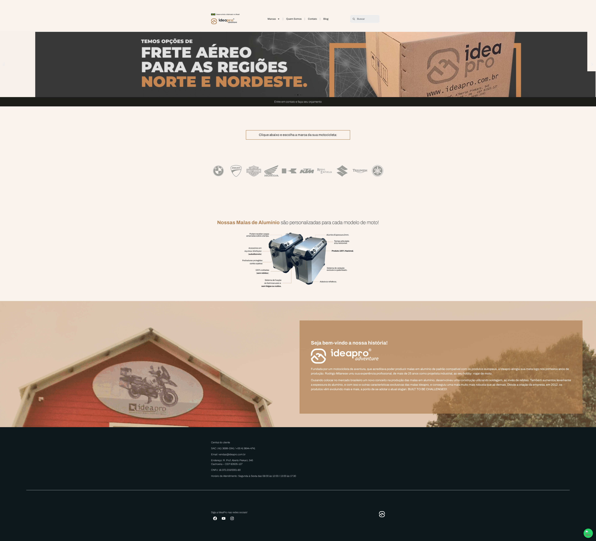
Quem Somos (294, 19)
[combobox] (364, 19)
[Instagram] (232, 518)
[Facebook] (215, 518)
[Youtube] (223, 518)
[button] (3, 64)
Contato (312, 19)
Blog (325, 19)
